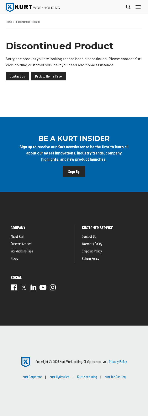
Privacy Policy (118, 361)
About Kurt (17, 236)
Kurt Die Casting (115, 376)
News (14, 258)
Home (9, 21)
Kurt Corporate (32, 376)
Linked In (33, 287)
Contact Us (17, 76)
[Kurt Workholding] (33, 7)
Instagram (52, 287)
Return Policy (90, 258)
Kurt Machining (87, 376)
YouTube (43, 287)
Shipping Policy (92, 251)
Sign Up (74, 171)
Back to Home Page (48, 76)
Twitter (23, 287)
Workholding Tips (22, 251)
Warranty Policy (92, 243)
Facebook (14, 287)
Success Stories (21, 243)
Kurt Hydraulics (59, 376)
